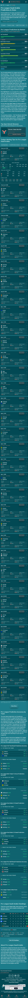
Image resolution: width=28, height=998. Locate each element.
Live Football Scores (5, 972)
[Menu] (26, 2)
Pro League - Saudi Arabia (5, 149)
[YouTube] (15, 976)
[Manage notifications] (3, 987)
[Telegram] (12, 976)
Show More (14, 706)
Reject (12, 988)
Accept (16, 988)
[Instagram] (18, 976)
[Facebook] (10, 976)
